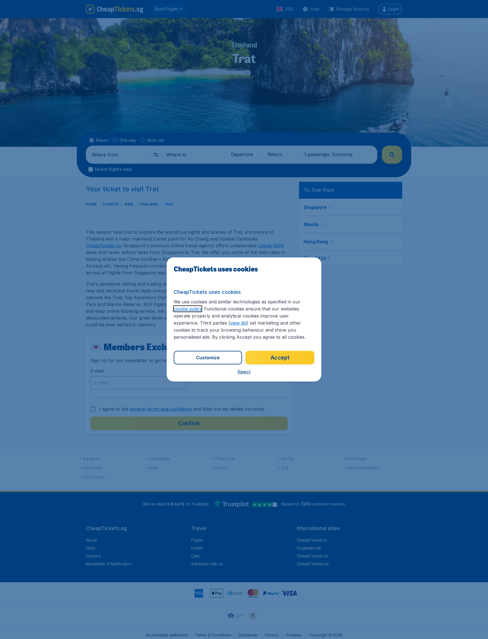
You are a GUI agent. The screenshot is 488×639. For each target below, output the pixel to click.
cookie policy (188, 309)
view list (238, 323)
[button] (244, 372)
